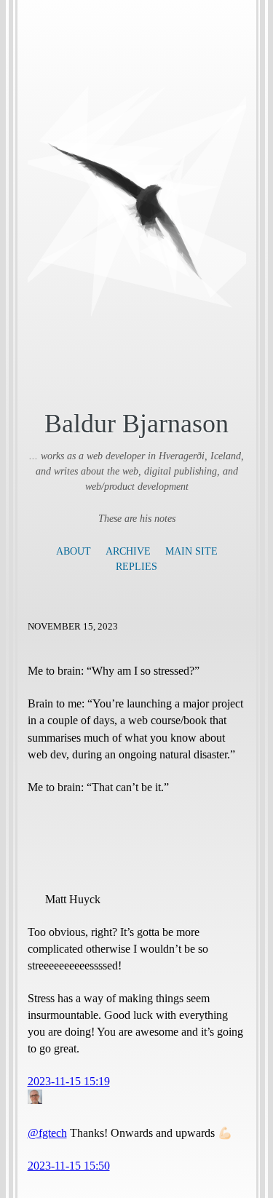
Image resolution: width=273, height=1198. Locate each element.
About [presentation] (73, 551)
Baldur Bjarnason (136, 423)
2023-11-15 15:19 (69, 1081)
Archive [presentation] (128, 551)
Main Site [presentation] (191, 551)
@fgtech (47, 1133)
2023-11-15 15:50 (69, 1165)
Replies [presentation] (136, 566)
